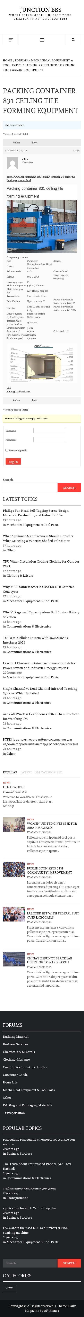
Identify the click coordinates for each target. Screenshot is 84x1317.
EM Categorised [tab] (48, 772)
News (6, 783)
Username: (10, 431)
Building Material (16, 1036)
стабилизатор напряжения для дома (29, 1188)
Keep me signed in (18, 450)
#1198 (76, 150)
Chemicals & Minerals (19, 1052)
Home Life (10, 1082)
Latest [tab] (26, 772)
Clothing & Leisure (20, 575)
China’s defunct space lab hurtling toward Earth (49, 960)
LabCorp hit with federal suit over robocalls (53, 915)
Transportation (14, 1113)
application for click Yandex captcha (29, 1208)
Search (8, 480)
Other (11, 550)
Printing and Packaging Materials (27, 1105)
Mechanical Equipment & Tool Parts (32, 525)
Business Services (15, 1044)
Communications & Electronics (29, 626)
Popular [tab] (10, 772)
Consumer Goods (15, 1075)
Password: (10, 440)
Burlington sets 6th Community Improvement (49, 870)
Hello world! (14, 787)
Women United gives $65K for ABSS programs (52, 826)
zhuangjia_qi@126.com (18, 391)
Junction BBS (40, 9)
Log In (13, 462)
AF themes (51, 1311)
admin (10, 791)
